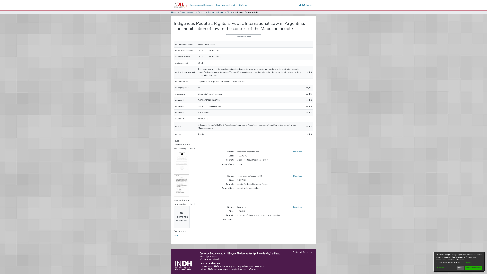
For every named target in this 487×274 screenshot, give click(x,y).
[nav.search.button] (300, 5)
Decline (460, 267)
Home (174, 12)
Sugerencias (308, 252)
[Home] (180, 5)
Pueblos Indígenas (216, 12)
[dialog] (459, 261)
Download (297, 151)
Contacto (297, 252)
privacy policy (466, 262)
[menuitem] (303, 5)
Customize (440, 267)
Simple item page (243, 36)
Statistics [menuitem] (243, 5)
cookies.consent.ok (473, 267)
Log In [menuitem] (308, 5)
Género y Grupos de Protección (192, 12)
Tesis (229, 12)
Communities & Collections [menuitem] (201, 5)
